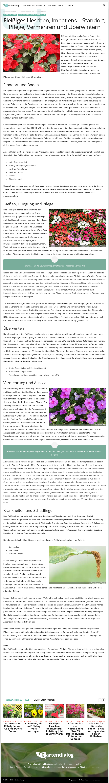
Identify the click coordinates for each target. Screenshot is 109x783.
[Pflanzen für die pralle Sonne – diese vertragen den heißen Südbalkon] (96, 711)
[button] (104, 5)
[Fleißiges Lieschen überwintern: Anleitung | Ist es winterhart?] (54, 711)
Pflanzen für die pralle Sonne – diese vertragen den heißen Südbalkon (96, 730)
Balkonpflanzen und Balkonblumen (32, 15)
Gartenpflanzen (33, 5)
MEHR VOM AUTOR (44, 699)
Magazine (72, 780)
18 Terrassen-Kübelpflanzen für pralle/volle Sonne (13, 727)
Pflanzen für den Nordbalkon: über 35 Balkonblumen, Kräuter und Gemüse (75, 731)
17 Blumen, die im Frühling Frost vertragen (33, 727)
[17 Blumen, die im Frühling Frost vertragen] (33, 711)
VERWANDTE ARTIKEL (17, 699)
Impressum (96, 780)
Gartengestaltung (59, 5)
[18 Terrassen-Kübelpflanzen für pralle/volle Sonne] (12, 711)
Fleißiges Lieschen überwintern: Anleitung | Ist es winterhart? (54, 728)
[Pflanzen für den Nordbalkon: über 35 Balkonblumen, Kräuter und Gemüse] (75, 711)
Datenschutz (83, 780)
